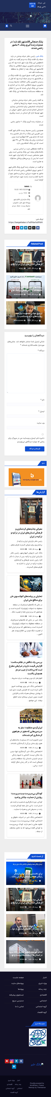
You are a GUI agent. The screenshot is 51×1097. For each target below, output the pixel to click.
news (26, 186)
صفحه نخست (18, 977)
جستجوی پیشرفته (16, 995)
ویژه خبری (43, 983)
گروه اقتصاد (42, 1012)
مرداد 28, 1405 (33, 549)
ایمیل (41, 411)
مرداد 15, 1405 (33, 748)
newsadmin (18, 295)
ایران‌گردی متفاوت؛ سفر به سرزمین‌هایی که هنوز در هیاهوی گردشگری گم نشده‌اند (26, 735)
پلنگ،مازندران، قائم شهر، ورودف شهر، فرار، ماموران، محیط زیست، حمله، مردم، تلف (21, 204)
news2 (22, 933)
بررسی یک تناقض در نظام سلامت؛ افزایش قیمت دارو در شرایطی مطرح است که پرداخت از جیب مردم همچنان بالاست (25, 670)
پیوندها (21, 989)
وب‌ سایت (40, 423)
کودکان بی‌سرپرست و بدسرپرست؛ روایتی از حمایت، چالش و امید (25, 801)
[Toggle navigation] (27, 26)
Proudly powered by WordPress (37, 1084)
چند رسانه (43, 989)
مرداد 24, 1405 (33, 616)
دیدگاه (41, 350)
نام (42, 399)
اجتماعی (43, 1000)
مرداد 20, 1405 (33, 683)
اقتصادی (43, 995)
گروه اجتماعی (41, 1006)
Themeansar (41, 1087)
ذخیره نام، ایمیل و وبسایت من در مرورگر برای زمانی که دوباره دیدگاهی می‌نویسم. (26, 440)
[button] (11, 25)
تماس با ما (19, 1006)
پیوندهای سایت (17, 983)
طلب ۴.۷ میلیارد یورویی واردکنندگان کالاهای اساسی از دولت (26, 929)
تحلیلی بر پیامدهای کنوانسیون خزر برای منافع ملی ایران (25, 604)
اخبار (45, 977)
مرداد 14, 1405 (33, 814)
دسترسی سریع (18, 1000)
